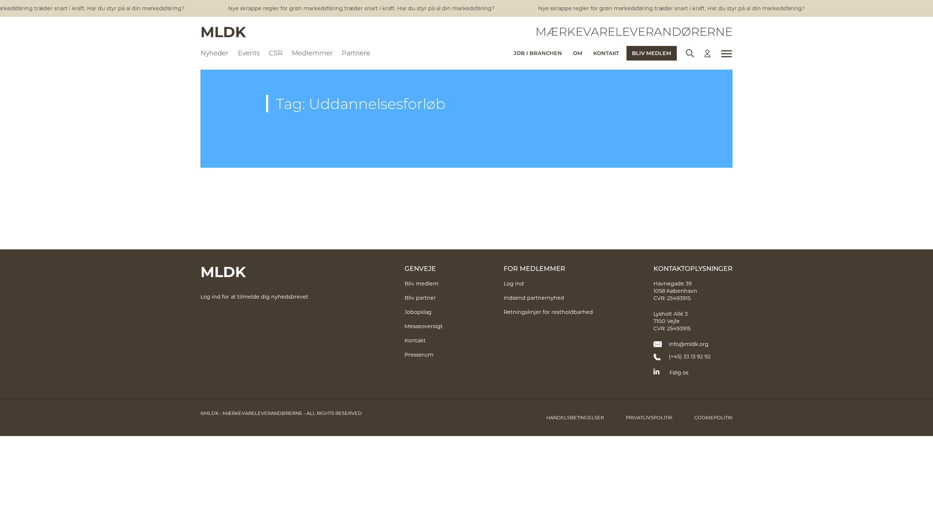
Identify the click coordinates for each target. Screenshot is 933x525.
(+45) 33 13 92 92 (690, 356)
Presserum (419, 354)
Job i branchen (538, 53)
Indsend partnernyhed (534, 297)
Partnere (356, 52)
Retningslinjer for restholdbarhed (548, 311)
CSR (275, 52)
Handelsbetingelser (575, 417)
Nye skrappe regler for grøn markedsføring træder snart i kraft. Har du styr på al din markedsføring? (356, 8)
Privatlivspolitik (649, 417)
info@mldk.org (688, 344)
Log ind (514, 283)
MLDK (223, 31)
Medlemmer (312, 52)
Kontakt (606, 53)
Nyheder (214, 52)
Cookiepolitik (713, 417)
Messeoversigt (424, 326)
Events (249, 52)
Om (577, 53)
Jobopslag (418, 311)
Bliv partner (420, 297)
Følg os (679, 372)
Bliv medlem (651, 53)
